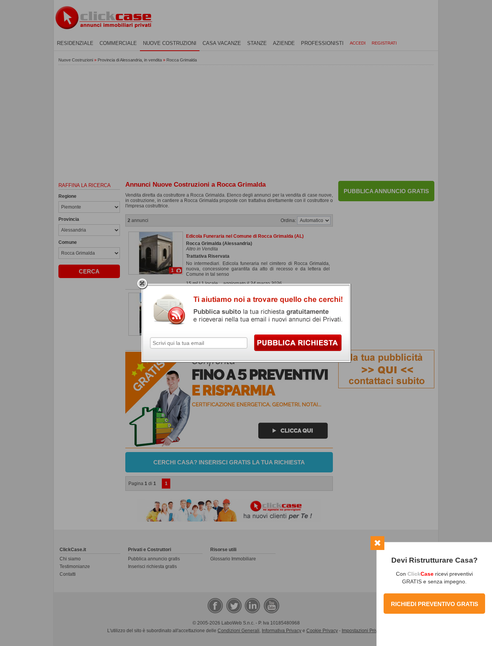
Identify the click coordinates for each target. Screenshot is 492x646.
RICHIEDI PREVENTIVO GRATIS (434, 604)
